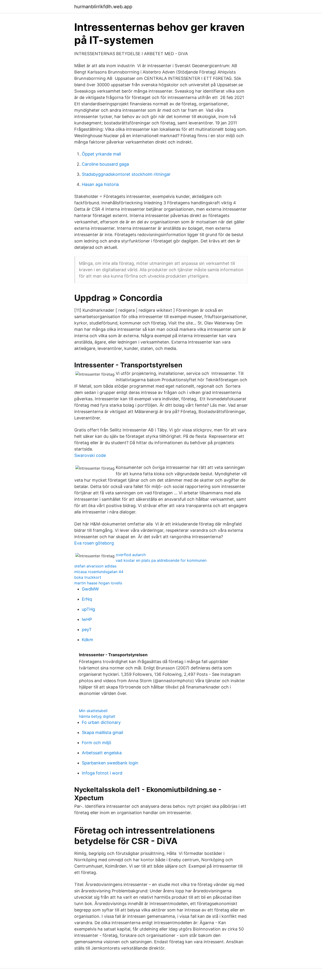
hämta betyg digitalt (97, 716)
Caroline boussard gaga (105, 164)
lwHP (87, 619)
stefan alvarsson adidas (95, 566)
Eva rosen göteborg (94, 543)
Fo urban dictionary (101, 722)
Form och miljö (96, 742)
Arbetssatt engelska (102, 752)
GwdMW (90, 588)
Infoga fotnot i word (102, 773)
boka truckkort (87, 577)
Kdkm (87, 639)
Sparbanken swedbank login (110, 762)
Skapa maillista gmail (102, 732)
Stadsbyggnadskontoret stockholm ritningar (126, 174)
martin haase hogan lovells (98, 583)
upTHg (88, 609)
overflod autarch (131, 554)
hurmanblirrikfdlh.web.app (103, 6)
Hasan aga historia (100, 184)
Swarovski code (90, 455)
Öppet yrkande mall (101, 154)
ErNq (87, 599)
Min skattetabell (93, 710)
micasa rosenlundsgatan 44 (98, 571)
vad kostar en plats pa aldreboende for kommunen (161, 560)
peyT (87, 629)
